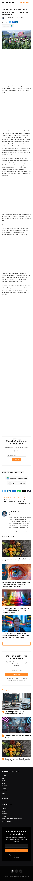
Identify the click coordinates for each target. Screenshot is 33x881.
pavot (21, 472)
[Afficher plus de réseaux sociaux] (19, 22)
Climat (3, 783)
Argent (3, 780)
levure (4, 472)
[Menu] (3, 2)
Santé (3, 793)
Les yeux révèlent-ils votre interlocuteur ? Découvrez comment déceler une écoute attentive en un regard (16, 584)
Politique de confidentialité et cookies (12, 818)
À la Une (4, 775)
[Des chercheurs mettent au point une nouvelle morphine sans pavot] (16, 39)
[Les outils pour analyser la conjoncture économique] (16, 701)
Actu (3, 778)
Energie (4, 788)
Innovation (4, 790)
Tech (3, 795)
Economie (4, 785)
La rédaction (5, 813)
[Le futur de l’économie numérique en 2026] (16, 725)
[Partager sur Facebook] (13, 22)
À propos (4, 808)
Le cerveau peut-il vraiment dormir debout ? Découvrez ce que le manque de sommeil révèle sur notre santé (16, 635)
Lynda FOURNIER (9, 17)
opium (16, 472)
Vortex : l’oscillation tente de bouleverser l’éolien (9, 501)
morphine (10, 472)
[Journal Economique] (17, 2)
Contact (4, 816)
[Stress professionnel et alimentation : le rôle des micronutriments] (16, 548)
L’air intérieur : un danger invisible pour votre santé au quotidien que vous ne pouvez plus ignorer (15, 610)
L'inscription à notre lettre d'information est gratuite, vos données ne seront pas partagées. (16, 680)
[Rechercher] (30, 2)
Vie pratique (5, 798)
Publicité (4, 811)
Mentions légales (6, 821)
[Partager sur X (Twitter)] (10, 22)
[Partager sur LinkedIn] (16, 22)
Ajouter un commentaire (16, 644)
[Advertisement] (16, 68)
